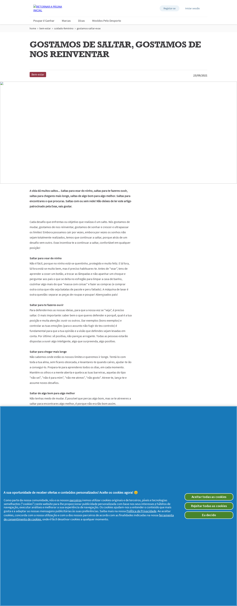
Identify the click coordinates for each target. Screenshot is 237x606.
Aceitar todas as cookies (209, 497)
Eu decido (209, 515)
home (33, 28)
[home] (48, 8)
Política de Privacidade (141, 511)
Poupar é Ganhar (43, 20)
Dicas (81, 20)
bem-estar (45, 28)
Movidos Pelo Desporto (106, 20)
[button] (169, 8)
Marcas (66, 20)
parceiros (75, 500)
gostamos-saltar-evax (89, 28)
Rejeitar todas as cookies (209, 506)
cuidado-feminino (64, 28)
